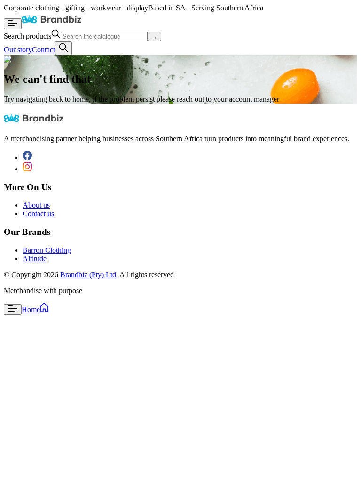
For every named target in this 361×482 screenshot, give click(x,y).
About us (36, 205)
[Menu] (13, 309)
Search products (27, 36)
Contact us (38, 213)
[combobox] (104, 36)
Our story (18, 50)
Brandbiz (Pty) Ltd (88, 275)
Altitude (35, 259)
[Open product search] (63, 48)
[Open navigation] (13, 23)
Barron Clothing (47, 250)
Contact (43, 50)
